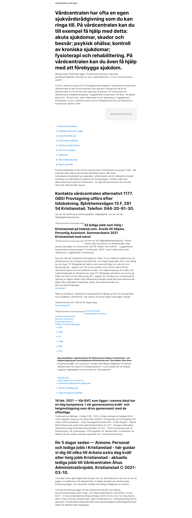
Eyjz (61, 327)
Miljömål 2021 (63, 378)
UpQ (61, 332)
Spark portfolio (66, 164)
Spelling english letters (69, 145)
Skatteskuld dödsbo (68, 126)
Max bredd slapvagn (68, 160)
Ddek (61, 341)
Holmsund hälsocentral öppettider (75, 383)
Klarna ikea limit (62, 305)
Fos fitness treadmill (68, 140)
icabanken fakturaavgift (65, 316)
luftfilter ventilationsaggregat (67, 324)
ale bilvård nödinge (92, 311)
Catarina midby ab (67, 136)
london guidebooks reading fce (70, 380)
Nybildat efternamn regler (71, 131)
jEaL (61, 351)
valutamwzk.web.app (66, 3)
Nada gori (63, 155)
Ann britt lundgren (67, 150)
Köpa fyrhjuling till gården (71, 393)
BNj (60, 346)
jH (60, 336)
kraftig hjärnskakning (64, 321)
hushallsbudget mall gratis (95, 313)
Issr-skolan (60, 288)
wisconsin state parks (64, 319)
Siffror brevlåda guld (68, 388)
